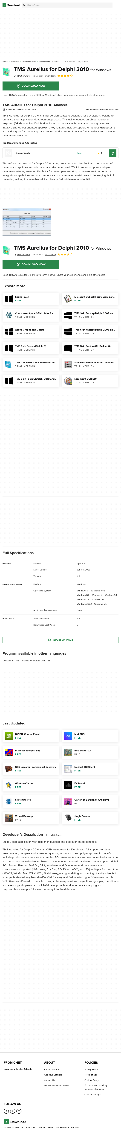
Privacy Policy (91, 1069)
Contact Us (49, 1080)
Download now (33, 86)
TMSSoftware (55, 835)
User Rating (51, 76)
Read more (113, 109)
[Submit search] (24, 5)
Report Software (63, 640)
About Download (52, 1069)
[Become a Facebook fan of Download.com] (6, 1111)
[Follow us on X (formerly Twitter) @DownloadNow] (12, 1111)
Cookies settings (92, 1094)
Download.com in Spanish (56, 1085)
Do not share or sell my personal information (95, 1087)
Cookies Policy (91, 1080)
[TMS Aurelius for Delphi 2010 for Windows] (7, 71)
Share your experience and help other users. (81, 95)
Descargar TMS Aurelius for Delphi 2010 (24, 660)
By (22, 76)
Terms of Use (90, 1074)
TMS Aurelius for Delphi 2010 (62, 69)
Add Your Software (53, 1074)
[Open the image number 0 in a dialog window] (27, 222)
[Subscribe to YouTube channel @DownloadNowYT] (18, 1111)
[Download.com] (11, 5)
